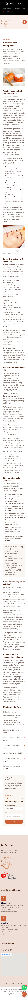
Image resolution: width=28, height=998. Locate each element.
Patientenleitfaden (7, 8)
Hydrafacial (16, 670)
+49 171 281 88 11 (15, 3)
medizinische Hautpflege (12, 677)
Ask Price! (24, 994)
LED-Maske (10, 684)
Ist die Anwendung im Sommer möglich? (12, 746)
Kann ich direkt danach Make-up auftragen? (12, 739)
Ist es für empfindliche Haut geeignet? (11, 759)
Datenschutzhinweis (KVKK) (14, 984)
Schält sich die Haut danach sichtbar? (11, 731)
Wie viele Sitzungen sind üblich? (12, 753)
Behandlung (8, 812)
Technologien (17, 8)
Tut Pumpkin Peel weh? (9, 712)
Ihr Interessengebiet (10, 805)
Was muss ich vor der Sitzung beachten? (11, 767)
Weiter (14, 822)
